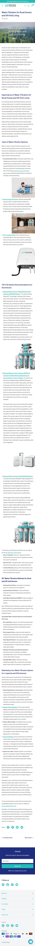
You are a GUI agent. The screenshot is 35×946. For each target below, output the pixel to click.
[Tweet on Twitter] (17, 827)
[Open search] (25, 5)
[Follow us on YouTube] (16, 884)
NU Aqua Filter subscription (13, 552)
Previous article (7, 837)
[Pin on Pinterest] (12, 827)
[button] (30, 941)
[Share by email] (21, 827)
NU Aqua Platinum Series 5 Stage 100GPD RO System (18, 476)
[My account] (28, 5)
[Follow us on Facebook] (7, 884)
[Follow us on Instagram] (3, 884)
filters (19, 719)
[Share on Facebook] (8, 827)
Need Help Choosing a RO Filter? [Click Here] (17, 1)
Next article (28, 837)
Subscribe (17, 866)
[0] (32, 6)
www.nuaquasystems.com (9, 806)
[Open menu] (2, 5)
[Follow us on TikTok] (12, 884)
